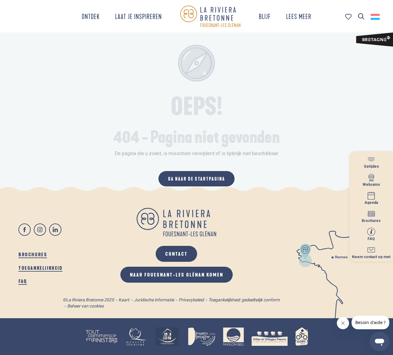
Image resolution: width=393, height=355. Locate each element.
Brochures (32, 254)
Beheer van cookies (85, 305)
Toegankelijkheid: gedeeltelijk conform (244, 299)
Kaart (124, 299)
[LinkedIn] (55, 229)
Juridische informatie (154, 299)
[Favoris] (349, 16)
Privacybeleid (191, 299)
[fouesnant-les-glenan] (210, 16)
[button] (361, 16)
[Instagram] (40, 229)
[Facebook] (24, 229)
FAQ (22, 281)
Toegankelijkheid (40, 267)
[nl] (376, 17)
